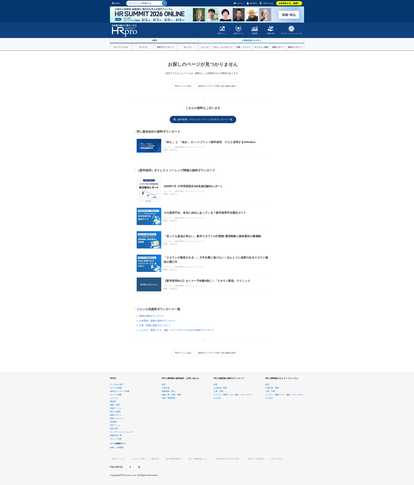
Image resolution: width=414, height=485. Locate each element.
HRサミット (222, 33)
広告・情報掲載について (198, 459)
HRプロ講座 (115, 411)
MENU (117, 3)
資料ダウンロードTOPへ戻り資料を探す (217, 86)
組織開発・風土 (168, 391)
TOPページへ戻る (182, 86)
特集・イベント (243, 46)
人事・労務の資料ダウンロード (155, 325)
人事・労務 (218, 391)
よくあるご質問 (138, 459)
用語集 (113, 401)
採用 (164, 384)
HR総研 (254, 33)
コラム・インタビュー (223, 46)
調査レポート (278, 46)
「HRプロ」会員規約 (255, 459)
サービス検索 (116, 388)
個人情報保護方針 (173, 459)
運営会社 (155, 459)
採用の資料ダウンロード (151, 316)
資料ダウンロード (165, 46)
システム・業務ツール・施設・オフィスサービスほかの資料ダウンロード (176, 330)
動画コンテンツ (295, 46)
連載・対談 (115, 405)
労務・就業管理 (168, 398)
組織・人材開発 (117, 447)
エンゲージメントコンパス (291, 33)
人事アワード (238, 33)
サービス (143, 46)
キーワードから (121, 46)
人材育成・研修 (220, 388)
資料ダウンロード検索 (119, 391)
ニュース (205, 46)
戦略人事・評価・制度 (171, 395)
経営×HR (270, 33)
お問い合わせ (277, 459)
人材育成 (165, 388)
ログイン (240, 3)
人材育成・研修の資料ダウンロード (157, 320)
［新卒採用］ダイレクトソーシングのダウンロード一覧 (204, 119)
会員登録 (289, 3)
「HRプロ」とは (117, 459)
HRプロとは (268, 3)
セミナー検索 (116, 395)
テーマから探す (117, 384)
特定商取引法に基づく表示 (227, 459)
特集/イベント (116, 408)
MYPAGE (253, 3)
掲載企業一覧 (116, 435)
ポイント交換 (116, 439)
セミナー (188, 46)
